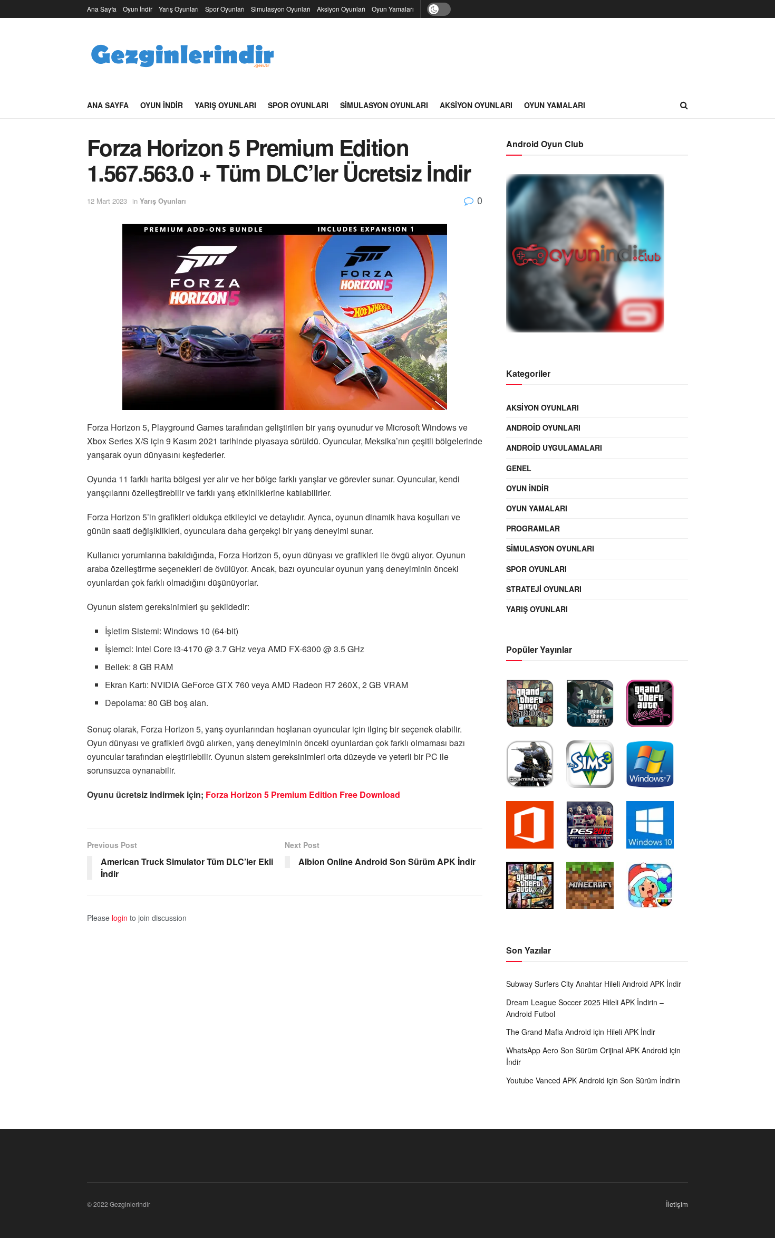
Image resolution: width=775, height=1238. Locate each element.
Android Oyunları (543, 427)
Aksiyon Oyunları (341, 8)
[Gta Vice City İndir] (655, 706)
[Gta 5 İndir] (535, 888)
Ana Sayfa (102, 8)
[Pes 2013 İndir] (595, 827)
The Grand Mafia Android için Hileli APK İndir (580, 1031)
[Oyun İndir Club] (590, 256)
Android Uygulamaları (554, 447)
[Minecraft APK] (595, 888)
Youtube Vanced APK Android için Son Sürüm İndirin (593, 1080)
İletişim (677, 1204)
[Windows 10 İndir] (655, 827)
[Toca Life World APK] (655, 888)
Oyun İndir (137, 8)
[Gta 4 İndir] (595, 706)
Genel (518, 468)
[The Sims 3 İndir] (595, 766)
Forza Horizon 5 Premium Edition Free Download (303, 794)
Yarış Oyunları (179, 8)
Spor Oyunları (225, 8)
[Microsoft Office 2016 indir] (535, 827)
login (120, 917)
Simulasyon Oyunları (281, 8)
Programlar (533, 528)
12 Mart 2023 (107, 201)
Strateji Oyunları (544, 589)
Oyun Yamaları (393, 8)
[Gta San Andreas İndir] (535, 706)
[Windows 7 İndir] (655, 766)
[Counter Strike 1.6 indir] (535, 766)
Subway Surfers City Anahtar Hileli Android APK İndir (593, 983)
